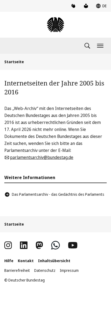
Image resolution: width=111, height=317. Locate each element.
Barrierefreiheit (17, 270)
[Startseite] (55, 24)
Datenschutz (45, 270)
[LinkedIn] (23, 245)
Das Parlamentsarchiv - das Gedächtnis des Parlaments (58, 194)
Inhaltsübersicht (54, 260)
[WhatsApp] (55, 245)
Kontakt (26, 260)
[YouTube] (73, 245)
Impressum (69, 270)
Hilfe (8, 260)
